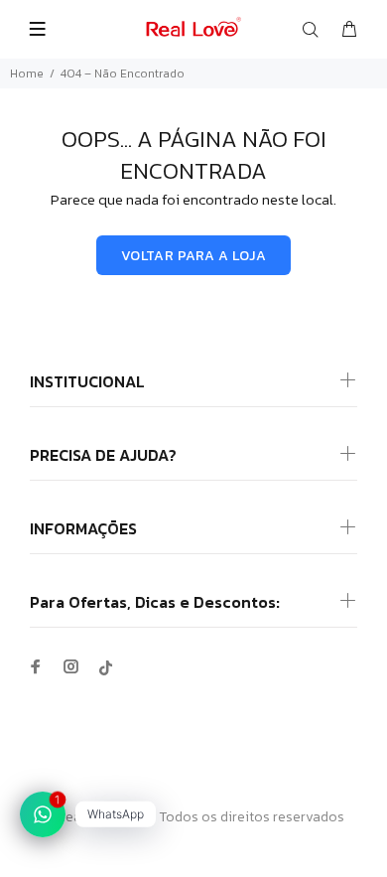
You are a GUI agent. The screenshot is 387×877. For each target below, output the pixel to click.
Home (27, 73)
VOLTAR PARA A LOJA (194, 255)
